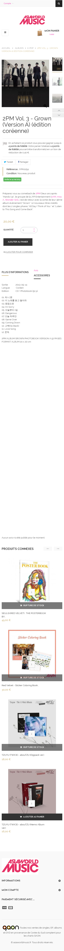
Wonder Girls (12, 200)
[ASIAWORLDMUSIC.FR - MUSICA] (32, 20)
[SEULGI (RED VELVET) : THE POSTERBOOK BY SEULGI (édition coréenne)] (32, 581)
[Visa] (5, 908)
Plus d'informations (15, 272)
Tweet (9, 162)
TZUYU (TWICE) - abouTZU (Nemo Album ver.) (23, 826)
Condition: (11, 173)
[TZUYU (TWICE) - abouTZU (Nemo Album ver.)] (32, 793)
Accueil (6, 48)
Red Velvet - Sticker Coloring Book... (20, 685)
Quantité (8, 230)
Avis (36, 270)
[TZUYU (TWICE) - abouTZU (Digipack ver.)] (32, 723)
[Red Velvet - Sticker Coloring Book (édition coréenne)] (32, 653)
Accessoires (42, 275)
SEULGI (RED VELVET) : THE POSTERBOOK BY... (24, 615)
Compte (7, 3)
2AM (53, 196)
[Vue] (31, 592)
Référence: (12, 169)
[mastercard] (11, 908)
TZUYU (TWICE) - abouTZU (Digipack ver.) (23, 755)
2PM (38, 193)
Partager (24, 162)
